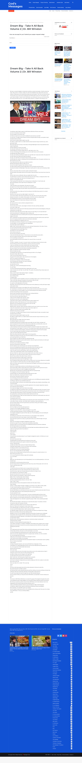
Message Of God (27, 754)
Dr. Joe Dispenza (56, 705)
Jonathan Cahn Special (57, 708)
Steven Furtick (55, 677)
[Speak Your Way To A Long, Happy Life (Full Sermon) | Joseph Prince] (41, 641)
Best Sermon (52, 2)
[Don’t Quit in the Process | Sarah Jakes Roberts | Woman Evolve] (68, 48)
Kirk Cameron (53, 7)
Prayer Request (36, 2)
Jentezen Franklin (56, 675)
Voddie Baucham (56, 699)
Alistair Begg (55, 697)
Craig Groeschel (56, 684)
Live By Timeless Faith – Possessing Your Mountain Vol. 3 (66, 101)
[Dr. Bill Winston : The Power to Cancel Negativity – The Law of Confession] (58, 114)
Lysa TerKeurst (55, 735)
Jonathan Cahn (60, 2)
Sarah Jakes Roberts (56, 653)
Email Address (12, 37)
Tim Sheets (55, 673)
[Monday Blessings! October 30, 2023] (59, 75)
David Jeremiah (39, 7)
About (53, 10)
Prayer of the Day (44, 2)
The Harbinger (55, 739)
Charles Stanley (60, 7)
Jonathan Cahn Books (57, 737)
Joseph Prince (55, 666)
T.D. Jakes (55, 662)
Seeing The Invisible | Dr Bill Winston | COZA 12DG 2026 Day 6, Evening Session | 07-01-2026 (67, 107)
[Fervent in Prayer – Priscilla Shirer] (59, 61)
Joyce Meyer (68, 7)
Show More (63, 131)
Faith (54, 726)
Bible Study (55, 732)
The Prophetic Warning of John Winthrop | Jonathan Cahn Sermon (67, 81)
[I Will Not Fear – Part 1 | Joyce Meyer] (59, 48)
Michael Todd (55, 681)
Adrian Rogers (55, 664)
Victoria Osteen (56, 668)
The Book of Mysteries (57, 743)
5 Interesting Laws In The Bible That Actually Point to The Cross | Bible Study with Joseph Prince (19, 649)
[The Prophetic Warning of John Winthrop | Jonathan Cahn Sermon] (68, 75)
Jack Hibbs (46, 7)
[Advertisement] (41, 15)
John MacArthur (56, 679)
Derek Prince (55, 694)
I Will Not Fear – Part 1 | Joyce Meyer (58, 53)
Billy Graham (55, 721)
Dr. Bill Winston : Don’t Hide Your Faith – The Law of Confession (66, 126)
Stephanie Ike (55, 686)
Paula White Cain (56, 683)
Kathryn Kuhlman (56, 703)
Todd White (55, 688)
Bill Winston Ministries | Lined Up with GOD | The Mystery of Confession (67, 95)
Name (11, 42)
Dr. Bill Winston (21, 22)
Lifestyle (54, 748)
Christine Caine (55, 692)
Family (54, 746)
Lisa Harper (55, 690)
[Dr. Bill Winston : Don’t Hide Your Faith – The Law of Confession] (58, 126)
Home (30, 2)
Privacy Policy (58, 10)
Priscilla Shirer (32, 7)
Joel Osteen (66, 2)
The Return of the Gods (57, 741)
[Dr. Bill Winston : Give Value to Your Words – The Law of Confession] (58, 121)
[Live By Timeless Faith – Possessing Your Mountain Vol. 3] (58, 101)
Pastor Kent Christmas (57, 670)
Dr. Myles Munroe (56, 701)
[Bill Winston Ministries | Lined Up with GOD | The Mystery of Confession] (58, 96)
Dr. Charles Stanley (56, 651)
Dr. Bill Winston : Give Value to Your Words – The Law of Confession (66, 120)
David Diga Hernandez (57, 660)
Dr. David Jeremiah (56, 714)
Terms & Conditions (64, 10)
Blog (53, 728)
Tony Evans (55, 671)
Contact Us (71, 10)
